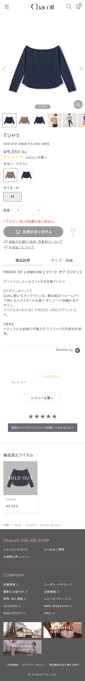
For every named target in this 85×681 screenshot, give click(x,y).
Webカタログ (12, 613)
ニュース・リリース (56, 598)
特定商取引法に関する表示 (64, 665)
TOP (6, 525)
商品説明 (23, 260)
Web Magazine (56, 606)
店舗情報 (9, 584)
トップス (31, 525)
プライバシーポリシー (34, 665)
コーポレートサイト (56, 584)
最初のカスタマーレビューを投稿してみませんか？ (42, 427)
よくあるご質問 (54, 549)
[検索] (69, 6)
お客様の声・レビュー (17, 556)
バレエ (18, 525)
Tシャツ (11, 499)
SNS (47, 613)
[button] (4, 69)
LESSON (10, 606)
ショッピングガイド (15, 549)
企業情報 (50, 591)
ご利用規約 (12, 665)
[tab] (42, 397)
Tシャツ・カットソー (51, 525)
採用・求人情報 (13, 598)
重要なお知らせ (13, 591)
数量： (7, 210)
